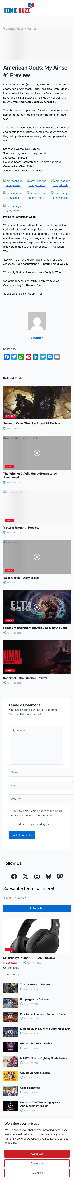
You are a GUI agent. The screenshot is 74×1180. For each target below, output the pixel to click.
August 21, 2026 (33, 963)
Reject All (37, 1172)
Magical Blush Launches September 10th (45, 1028)
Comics (10, 416)
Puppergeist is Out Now (34, 999)
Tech (9, 949)
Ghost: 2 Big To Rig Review (36, 1043)
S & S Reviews (12, 963)
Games (10, 670)
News (9, 466)
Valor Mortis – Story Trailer (21, 578)
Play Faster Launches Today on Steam (43, 1013)
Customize (37, 1163)
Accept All (37, 1153)
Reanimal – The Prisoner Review (25, 678)
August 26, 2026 (13, 428)
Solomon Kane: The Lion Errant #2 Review (31, 423)
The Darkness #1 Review (35, 984)
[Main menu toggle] (66, 8)
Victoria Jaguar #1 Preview (21, 527)
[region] (37, 1149)
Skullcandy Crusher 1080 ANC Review (29, 958)
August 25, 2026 (13, 482)
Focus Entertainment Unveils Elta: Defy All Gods (35, 628)
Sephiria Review (30, 1087)
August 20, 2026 (31, 989)
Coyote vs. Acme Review (35, 1072)
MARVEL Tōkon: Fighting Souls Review (44, 1058)
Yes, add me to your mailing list (30, 824)
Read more (13, 974)
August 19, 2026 (31, 1092)
